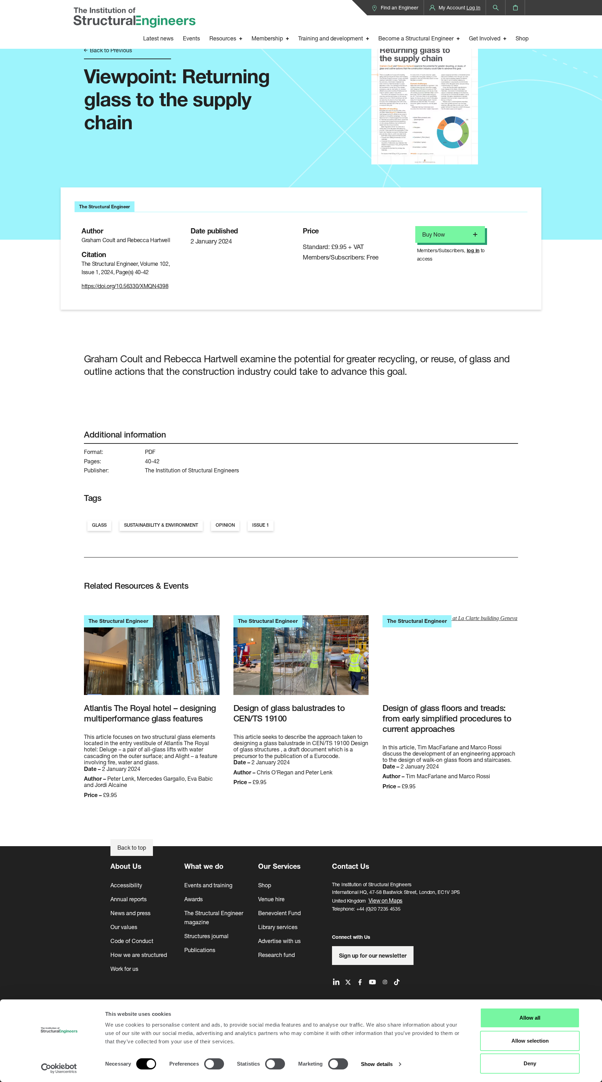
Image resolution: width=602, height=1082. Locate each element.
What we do (203, 866)
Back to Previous (110, 50)
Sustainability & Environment (161, 525)
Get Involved (484, 38)
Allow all (529, 1018)
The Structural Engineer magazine (213, 917)
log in (473, 250)
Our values (123, 926)
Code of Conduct (131, 940)
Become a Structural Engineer (416, 38)
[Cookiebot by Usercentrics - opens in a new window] (59, 1068)
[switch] (214, 1063)
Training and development (330, 38)
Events (191, 38)
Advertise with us (279, 940)
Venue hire (271, 899)
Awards (193, 899)
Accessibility (126, 885)
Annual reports (128, 899)
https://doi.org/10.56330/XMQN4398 (125, 286)
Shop (522, 38)
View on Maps (386, 900)
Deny (530, 1063)
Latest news (158, 38)
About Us (125, 866)
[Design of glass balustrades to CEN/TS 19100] (301, 659)
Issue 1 (260, 525)
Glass (99, 525)
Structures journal (206, 936)
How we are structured (138, 954)
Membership (267, 38)
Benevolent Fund (279, 913)
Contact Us (350, 866)
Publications (199, 949)
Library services (278, 926)
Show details (377, 1064)
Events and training (208, 885)
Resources (222, 38)
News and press (130, 913)
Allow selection (530, 1041)
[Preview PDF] (424, 93)
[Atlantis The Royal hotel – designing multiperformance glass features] (151, 659)
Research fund (276, 954)
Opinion (225, 525)
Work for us (124, 968)
